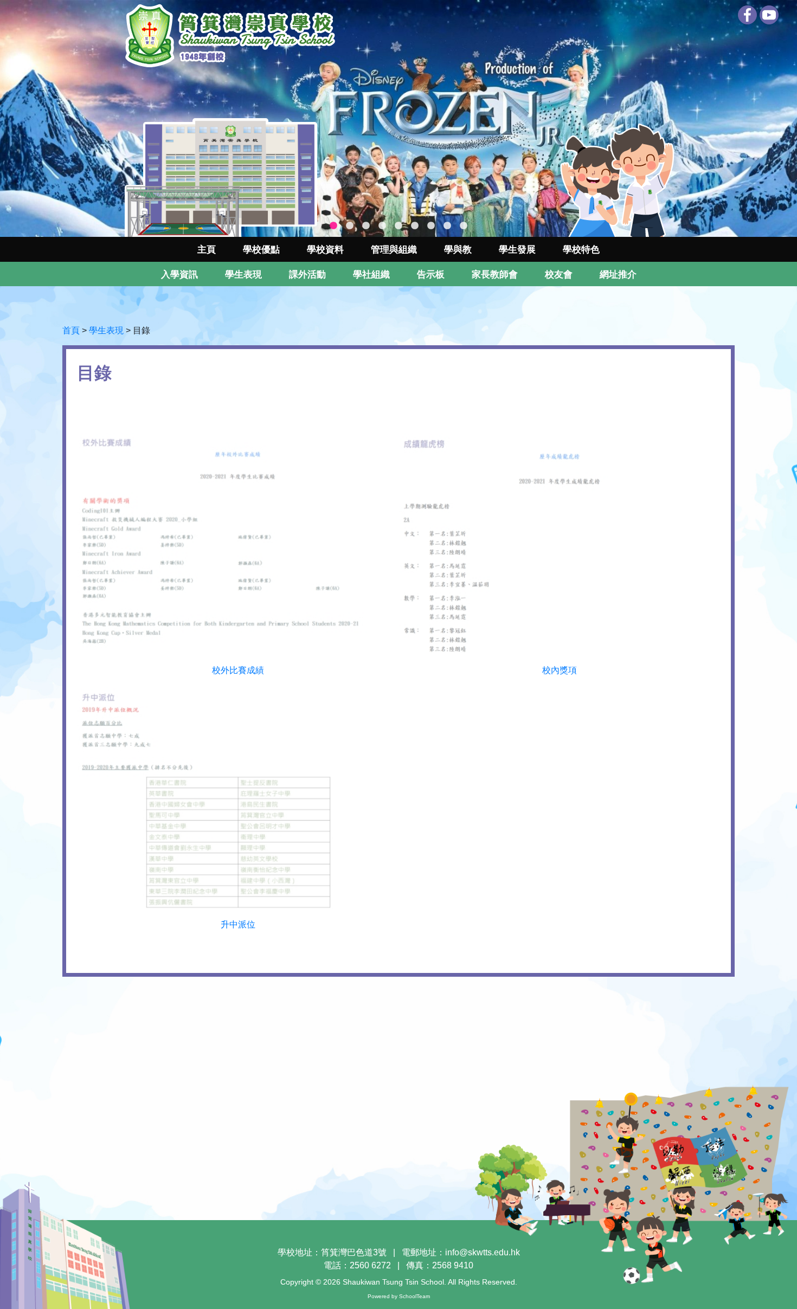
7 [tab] (431, 226)
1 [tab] (333, 226)
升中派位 (238, 924)
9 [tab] (463, 226)
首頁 (71, 330)
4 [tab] (382, 226)
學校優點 (261, 249)
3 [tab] (366, 226)
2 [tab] (349, 226)
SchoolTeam (414, 1296)
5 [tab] (398, 226)
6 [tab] (414, 226)
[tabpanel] (398, 118)
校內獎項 (559, 670)
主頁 (206, 249)
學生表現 (106, 330)
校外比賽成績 (238, 670)
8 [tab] (447, 226)
